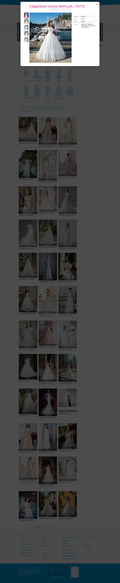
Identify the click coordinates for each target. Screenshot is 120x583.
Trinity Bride (54, 9)
